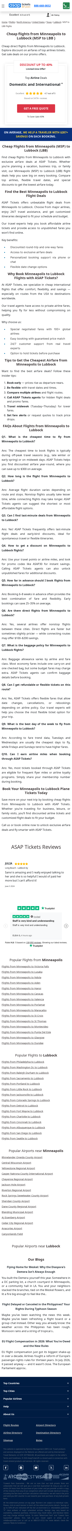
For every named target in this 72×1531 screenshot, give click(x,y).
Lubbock (57, 22)
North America (24, 22)
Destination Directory (48, 1432)
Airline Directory (12, 1432)
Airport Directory (46, 1425)
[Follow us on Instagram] (21, 1467)
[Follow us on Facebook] (5, 1467)
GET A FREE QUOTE (36, 108)
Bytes (39, 1440)
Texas (49, 22)
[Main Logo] (19, 5)
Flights (12, 22)
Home (4, 22)
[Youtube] (36, 1467)
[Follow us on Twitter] (51, 1467)
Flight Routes (11, 1425)
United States (38, 22)
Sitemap (8, 1440)
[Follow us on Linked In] (66, 1467)
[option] (36, 875)
